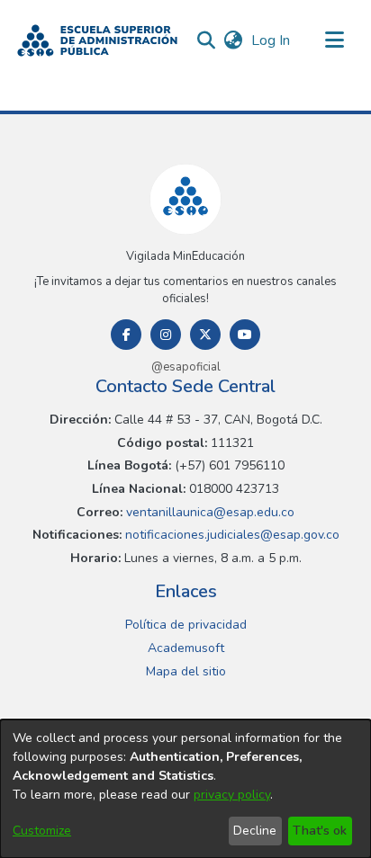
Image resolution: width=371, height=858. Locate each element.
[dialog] (185, 788)
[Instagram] (165, 334)
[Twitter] (205, 334)
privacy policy (232, 794)
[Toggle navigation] (335, 40)
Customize (42, 830)
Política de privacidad (186, 624)
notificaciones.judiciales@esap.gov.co (230, 534)
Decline (254, 830)
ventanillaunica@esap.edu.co (208, 512)
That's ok (320, 830)
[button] (97, 40)
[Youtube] (245, 334)
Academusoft (186, 648)
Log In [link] (271, 40)
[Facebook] (126, 334)
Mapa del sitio (186, 671)
